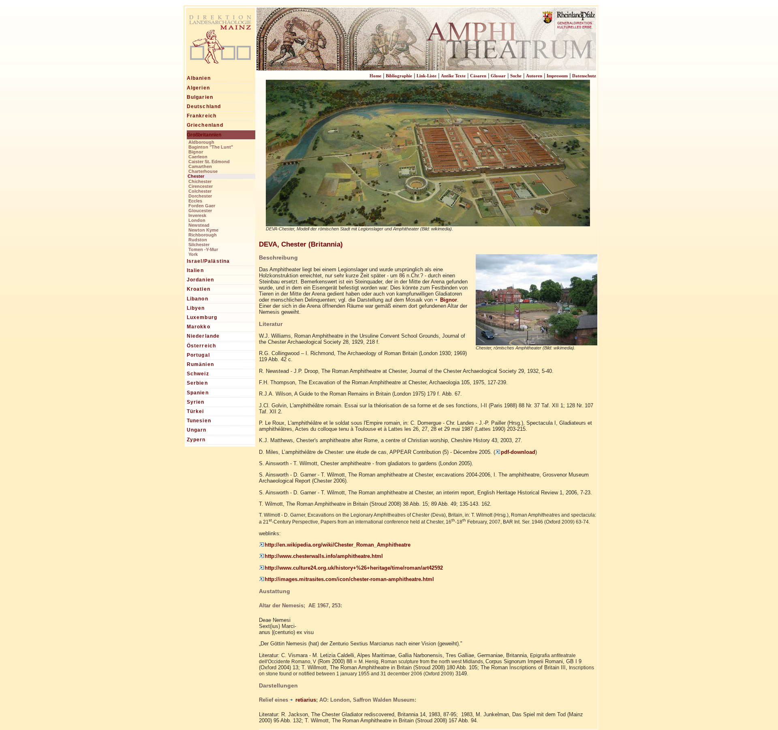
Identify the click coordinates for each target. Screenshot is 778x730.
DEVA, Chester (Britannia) (301, 244)
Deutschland (204, 106)
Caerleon (197, 156)
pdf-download (518, 452)
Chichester (200, 181)
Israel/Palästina (208, 261)
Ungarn (197, 430)
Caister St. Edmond (209, 161)
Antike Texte (453, 75)
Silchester (198, 244)
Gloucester (200, 210)
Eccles (195, 200)
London (196, 220)
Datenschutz (584, 75)
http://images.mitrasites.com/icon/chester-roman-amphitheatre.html (349, 579)
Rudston (197, 239)
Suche (516, 75)
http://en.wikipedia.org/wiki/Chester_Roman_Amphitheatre (337, 545)
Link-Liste (426, 75)
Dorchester (200, 196)
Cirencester (200, 186)
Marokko (198, 327)
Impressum (557, 75)
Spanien (198, 393)
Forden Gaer (201, 205)
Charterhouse (203, 171)
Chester (196, 176)
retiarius (305, 700)
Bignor (195, 151)
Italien (195, 270)
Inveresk (197, 215)
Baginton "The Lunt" (210, 147)
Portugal (198, 355)
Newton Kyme (203, 230)
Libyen (196, 308)
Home (375, 75)
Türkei (195, 411)
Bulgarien (200, 97)
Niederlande (203, 336)
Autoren (534, 75)
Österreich (201, 346)
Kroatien (199, 289)
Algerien (198, 88)
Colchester (200, 191)
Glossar (498, 75)
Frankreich (202, 116)
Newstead (198, 225)
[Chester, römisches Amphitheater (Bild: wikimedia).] (536, 342)
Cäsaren (478, 75)
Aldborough (201, 142)
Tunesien (199, 421)
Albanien (199, 78)
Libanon (197, 299)
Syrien (196, 402)
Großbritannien (204, 135)
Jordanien (200, 280)
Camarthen (200, 166)
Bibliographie (399, 75)
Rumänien (200, 364)
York (193, 254)
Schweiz (198, 374)
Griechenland (205, 125)
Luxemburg (202, 317)
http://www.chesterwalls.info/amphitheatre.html (324, 556)
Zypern (196, 440)
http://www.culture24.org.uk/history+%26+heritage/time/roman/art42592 (354, 568)
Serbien (197, 383)
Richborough (202, 234)
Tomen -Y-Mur (203, 249)
